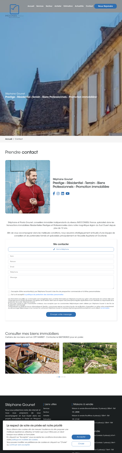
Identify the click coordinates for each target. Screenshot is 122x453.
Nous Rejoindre (105, 6)
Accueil (31, 6)
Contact (89, 6)
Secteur (49, 6)
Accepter (81, 437)
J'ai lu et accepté (37, 294)
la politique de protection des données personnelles (43, 294)
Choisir (81, 444)
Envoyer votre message (61, 314)
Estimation (68, 6)
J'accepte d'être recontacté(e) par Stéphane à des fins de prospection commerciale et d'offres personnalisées (55, 291)
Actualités (79, 6)
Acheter (58, 6)
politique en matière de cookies (24, 440)
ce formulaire (105, 308)
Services (39, 6)
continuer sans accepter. (19, 445)
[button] (57, 376)
